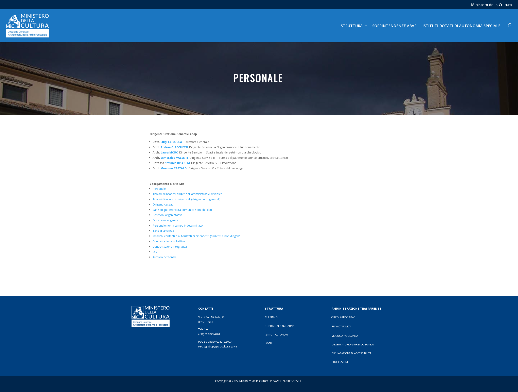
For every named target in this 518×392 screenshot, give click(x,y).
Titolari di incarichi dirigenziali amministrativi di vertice (187, 194)
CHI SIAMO (271, 317)
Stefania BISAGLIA (177, 163)
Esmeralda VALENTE (175, 158)
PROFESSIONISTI (341, 362)
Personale (159, 189)
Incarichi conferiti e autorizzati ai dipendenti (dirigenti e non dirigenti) (197, 236)
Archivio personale (165, 257)
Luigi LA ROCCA (171, 142)
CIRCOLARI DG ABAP (343, 317)
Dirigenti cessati (163, 204)
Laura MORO (169, 152)
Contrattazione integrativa (170, 246)
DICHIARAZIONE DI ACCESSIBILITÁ (351, 353)
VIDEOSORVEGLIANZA (345, 336)
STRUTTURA (274, 308)
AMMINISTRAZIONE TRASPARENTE (356, 308)
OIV (155, 252)
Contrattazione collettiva (169, 241)
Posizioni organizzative (168, 215)
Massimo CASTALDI (174, 168)
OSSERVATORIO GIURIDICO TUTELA (353, 344)
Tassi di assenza (163, 231)
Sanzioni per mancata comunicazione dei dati (182, 210)
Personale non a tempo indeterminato (178, 225)
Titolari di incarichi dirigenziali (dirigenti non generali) (186, 199)
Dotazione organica (165, 220)
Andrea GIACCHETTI (174, 147)
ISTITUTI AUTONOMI (277, 334)
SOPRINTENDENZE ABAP (279, 326)
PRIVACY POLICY (341, 326)
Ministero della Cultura (491, 5)
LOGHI (269, 343)
